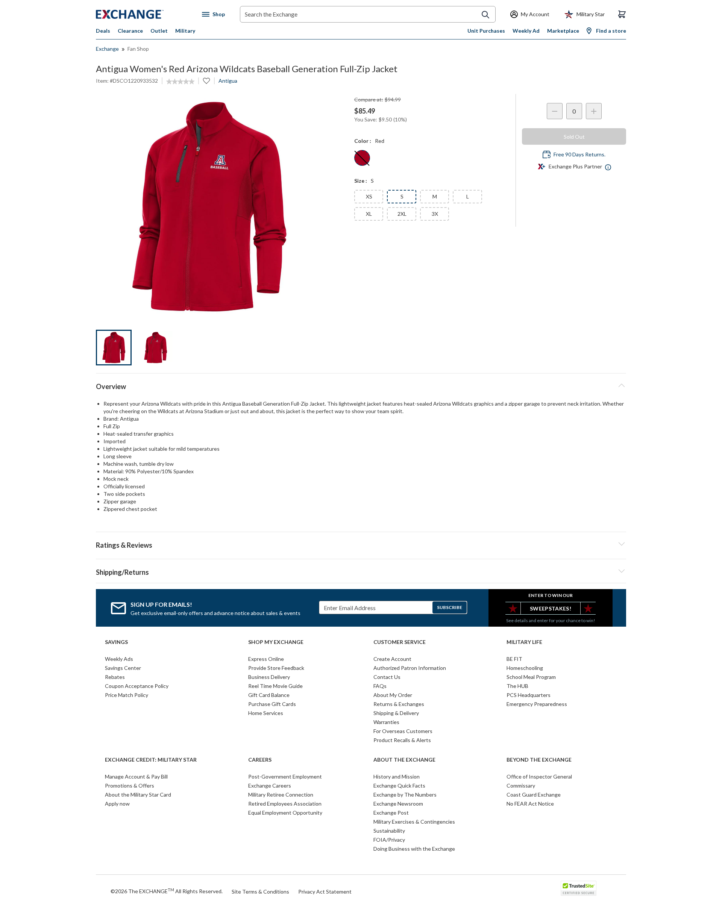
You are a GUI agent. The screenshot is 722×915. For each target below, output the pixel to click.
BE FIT (514, 659)
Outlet (159, 30)
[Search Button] (485, 14)
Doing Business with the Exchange (414, 848)
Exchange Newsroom (398, 803)
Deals (103, 30)
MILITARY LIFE (524, 642)
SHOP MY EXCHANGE (275, 642)
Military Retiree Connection (280, 794)
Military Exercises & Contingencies (414, 821)
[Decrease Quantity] (555, 111)
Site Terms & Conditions (260, 891)
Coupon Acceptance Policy (136, 686)
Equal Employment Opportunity (285, 812)
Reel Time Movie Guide (275, 686)
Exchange (107, 48)
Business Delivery (269, 677)
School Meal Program (531, 677)
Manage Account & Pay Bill (136, 776)
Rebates (115, 677)
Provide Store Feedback (276, 668)
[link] (180, 81)
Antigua (227, 80)
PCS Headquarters (529, 695)
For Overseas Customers (402, 731)
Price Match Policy (126, 695)
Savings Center (123, 668)
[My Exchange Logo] (144, 14)
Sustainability (389, 830)
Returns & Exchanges (398, 704)
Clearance (130, 30)
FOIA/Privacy (389, 839)
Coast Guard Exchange (534, 794)
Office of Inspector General (539, 776)
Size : (360, 180)
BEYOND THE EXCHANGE (539, 760)
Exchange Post (391, 812)
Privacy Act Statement (325, 891)
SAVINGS (116, 642)
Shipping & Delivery (396, 713)
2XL (402, 214)
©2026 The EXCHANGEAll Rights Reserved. (167, 891)
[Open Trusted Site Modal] (578, 888)
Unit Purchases (486, 30)
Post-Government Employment (285, 776)
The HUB (517, 686)
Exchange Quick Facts (399, 785)
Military (185, 30)
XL (369, 214)
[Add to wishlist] (206, 81)
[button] (361, 544)
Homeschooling (525, 668)
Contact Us (386, 677)
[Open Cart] (622, 14)
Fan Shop (138, 48)
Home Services (265, 713)
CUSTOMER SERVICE (399, 642)
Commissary (521, 785)
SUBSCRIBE (449, 607)
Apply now (117, 803)
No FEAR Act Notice (530, 803)
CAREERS (260, 760)
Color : (362, 141)
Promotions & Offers (129, 785)
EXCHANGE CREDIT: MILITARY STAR (151, 760)
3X (435, 214)
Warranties (386, 722)
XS (369, 196)
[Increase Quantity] (594, 111)
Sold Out (574, 136)
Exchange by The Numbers (405, 794)
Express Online (266, 659)
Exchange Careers (269, 785)
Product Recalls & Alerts (402, 740)
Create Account (392, 659)
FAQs (380, 686)
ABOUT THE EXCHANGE (404, 760)
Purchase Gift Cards (272, 704)
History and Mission (396, 776)
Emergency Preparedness (537, 704)
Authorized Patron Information (409, 668)
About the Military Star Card (138, 794)
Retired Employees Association (285, 803)
